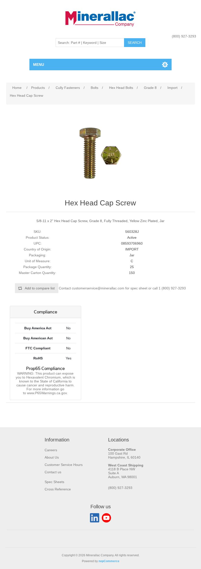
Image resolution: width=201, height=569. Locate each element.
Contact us (53, 472)
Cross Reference (58, 489)
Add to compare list (40, 288)
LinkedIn (94, 517)
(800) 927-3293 (184, 36)
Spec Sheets (54, 482)
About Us (52, 457)
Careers (51, 450)
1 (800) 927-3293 (172, 288)
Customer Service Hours (64, 465)
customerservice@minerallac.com (98, 288)
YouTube (106, 517)
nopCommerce (109, 561)
